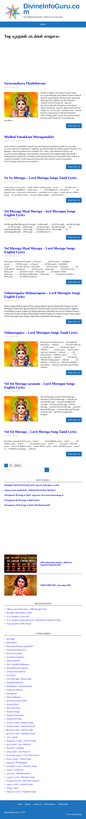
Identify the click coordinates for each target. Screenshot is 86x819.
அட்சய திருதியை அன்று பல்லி (17, 616)
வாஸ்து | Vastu (12, 788)
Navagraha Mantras (14, 682)
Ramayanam (11, 693)
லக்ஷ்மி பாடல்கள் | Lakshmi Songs (19, 784)
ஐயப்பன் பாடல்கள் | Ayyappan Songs (20, 733)
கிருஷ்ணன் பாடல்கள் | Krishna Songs (21, 741)
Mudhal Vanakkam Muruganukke (29, 137)
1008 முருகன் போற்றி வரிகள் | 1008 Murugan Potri (26, 609)
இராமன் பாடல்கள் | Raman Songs (19, 730)
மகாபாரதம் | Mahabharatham (18, 773)
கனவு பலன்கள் (12, 737)
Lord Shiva (10, 675)
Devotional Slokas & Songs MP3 (19, 646)
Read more (72, 125)
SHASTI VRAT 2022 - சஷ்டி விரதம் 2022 (55, 585)
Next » (17, 465)
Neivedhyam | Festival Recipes (19, 686)
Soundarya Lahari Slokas (16, 700)
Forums (28, 804)
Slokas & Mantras (13, 697)
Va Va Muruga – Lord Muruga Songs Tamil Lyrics (40, 178)
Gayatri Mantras (13, 660)
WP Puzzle (78, 814)
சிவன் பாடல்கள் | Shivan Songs (18, 759)
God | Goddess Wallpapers (17, 664)
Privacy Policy (63, 804)
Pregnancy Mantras (14, 690)
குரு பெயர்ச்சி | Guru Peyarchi (18, 744)
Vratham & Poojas (14, 719)
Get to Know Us (49, 804)
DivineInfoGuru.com (51, 9)
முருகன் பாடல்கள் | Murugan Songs (14, 141)
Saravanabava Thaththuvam (25, 83)
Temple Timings (13, 711)
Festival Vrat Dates (14, 653)
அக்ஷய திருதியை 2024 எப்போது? (18, 623)
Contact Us (37, 804)
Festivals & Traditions (15, 657)
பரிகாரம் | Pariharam (14, 770)
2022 (59, 565)
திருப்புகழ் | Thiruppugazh (16, 762)
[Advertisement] (43, 65)
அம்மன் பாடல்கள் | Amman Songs (19, 722)
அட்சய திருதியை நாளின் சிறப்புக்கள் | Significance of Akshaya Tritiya (33, 620)
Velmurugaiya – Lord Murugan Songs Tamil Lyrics (41, 332)
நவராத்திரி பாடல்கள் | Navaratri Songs (21, 766)
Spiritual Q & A (12, 704)
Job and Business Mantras (17, 668)
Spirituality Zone (13, 708)
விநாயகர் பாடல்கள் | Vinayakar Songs (21, 791)
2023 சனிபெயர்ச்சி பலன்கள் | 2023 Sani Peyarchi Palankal (56, 563)
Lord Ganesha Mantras (16, 671)
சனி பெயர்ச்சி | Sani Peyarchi (18, 751)
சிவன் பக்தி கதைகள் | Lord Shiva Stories (22, 755)
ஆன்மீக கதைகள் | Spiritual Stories (20, 726)
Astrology (10, 639)
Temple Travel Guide (15, 715)
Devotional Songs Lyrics (11, 87)
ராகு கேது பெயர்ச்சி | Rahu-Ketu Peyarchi (22, 780)
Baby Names (11, 642)
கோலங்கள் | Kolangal (15, 748)
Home (20, 804)
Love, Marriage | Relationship (18, 679)
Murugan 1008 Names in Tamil (19, 612)
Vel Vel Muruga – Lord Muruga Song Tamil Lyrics (40, 432)
